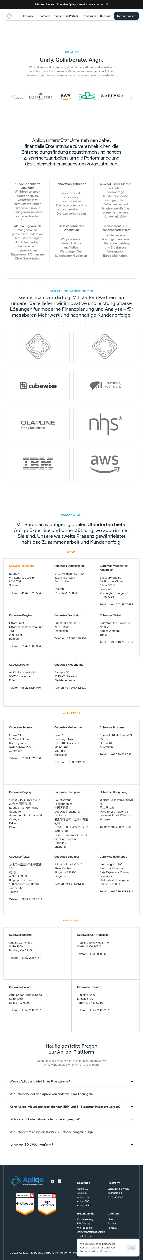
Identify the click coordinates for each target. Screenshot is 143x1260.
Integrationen (115, 1196)
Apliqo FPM (83, 1197)
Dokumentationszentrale (91, 1231)
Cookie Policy (108, 1251)
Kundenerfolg (85, 1219)
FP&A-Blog (83, 1223)
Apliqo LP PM (84, 1205)
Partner (112, 1223)
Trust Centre (84, 1236)
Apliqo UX (82, 1188)
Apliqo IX (82, 1192)
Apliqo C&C (83, 1201)
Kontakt (112, 1227)
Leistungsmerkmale (118, 1188)
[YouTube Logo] (52, 1181)
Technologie (115, 1192)
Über (110, 1219)
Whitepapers (84, 1227)
